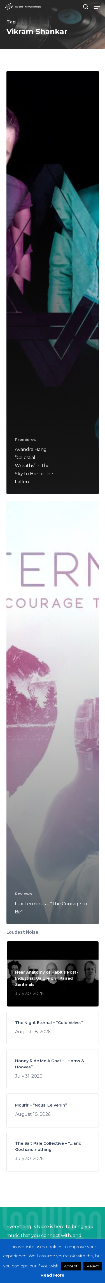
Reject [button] (93, 1266)
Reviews (23, 893)
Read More (52, 1275)
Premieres (25, 439)
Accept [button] (71, 1266)
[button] (97, 6)
